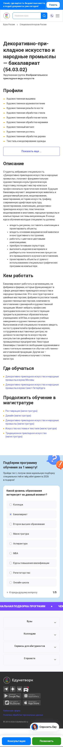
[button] (31, 622)
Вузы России (9, 24)
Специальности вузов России (33, 24)
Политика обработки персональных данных (23, 715)
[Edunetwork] (6, 16)
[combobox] (29, 16)
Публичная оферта (11, 711)
